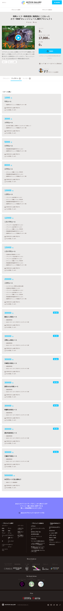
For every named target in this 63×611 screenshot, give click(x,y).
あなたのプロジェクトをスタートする (32, 513)
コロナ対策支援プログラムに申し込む (38, 550)
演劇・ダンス (10, 538)
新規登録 (58, 2)
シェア (42, 63)
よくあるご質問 (53, 533)
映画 (35, 22)
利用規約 (51, 540)
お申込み (33, 526)
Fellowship (33, 539)
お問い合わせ (52, 535)
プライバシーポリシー (55, 542)
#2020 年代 (52, 530)
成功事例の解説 (35, 534)
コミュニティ (5, 535)
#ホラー (4, 62)
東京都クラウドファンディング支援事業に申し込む (38, 547)
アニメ (3, 533)
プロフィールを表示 (53, 72)
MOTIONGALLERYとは (54, 527)
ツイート (48, 63)
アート (9, 528)
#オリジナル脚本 (12, 62)
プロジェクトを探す (15, 9)
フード (9, 547)
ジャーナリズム (5, 549)
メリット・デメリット (36, 536)
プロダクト (11, 535)
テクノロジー (11, 541)
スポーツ (10, 544)
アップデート (15, 78)
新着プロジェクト (20, 532)
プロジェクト (6, 78)
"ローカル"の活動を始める (37, 541)
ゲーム (9, 533)
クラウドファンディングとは (38, 528)
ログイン (4, 2)
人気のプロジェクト (20, 528)
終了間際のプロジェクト (20, 536)
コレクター (26, 78)
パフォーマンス (5, 545)
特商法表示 (52, 544)
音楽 (9, 530)
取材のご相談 (52, 537)
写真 (3, 530)
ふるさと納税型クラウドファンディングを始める (38, 543)
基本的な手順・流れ (36, 532)
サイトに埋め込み (56, 63)
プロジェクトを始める (47, 9)
